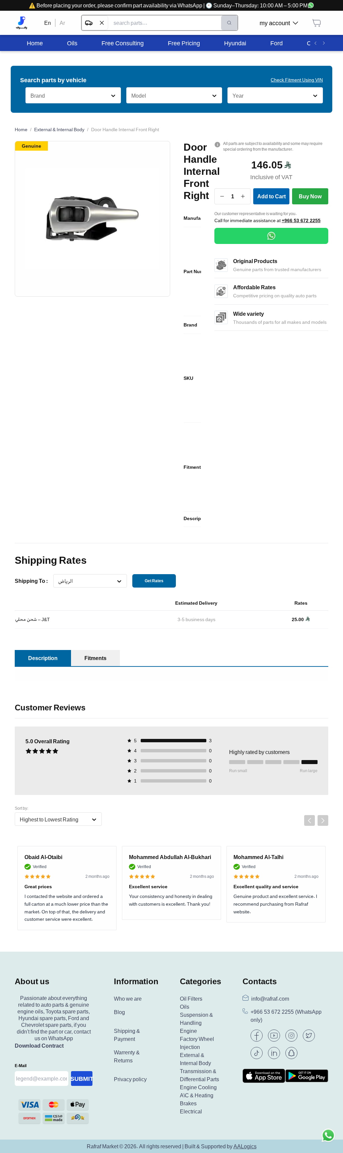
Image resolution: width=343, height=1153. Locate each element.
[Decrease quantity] (222, 196)
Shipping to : (31, 581)
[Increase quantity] (243, 196)
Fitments (95, 658)
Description (43, 658)
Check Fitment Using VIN (297, 80)
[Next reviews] (323, 820)
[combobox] (30, 96)
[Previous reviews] (309, 820)
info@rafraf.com (270, 998)
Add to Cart (271, 196)
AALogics (245, 1146)
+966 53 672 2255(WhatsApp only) (286, 1016)
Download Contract (39, 1045)
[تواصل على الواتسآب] (328, 1138)
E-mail (20, 1065)
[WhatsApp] (271, 236)
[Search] (229, 22)
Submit (81, 1078)
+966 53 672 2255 (301, 220)
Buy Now (310, 196)
